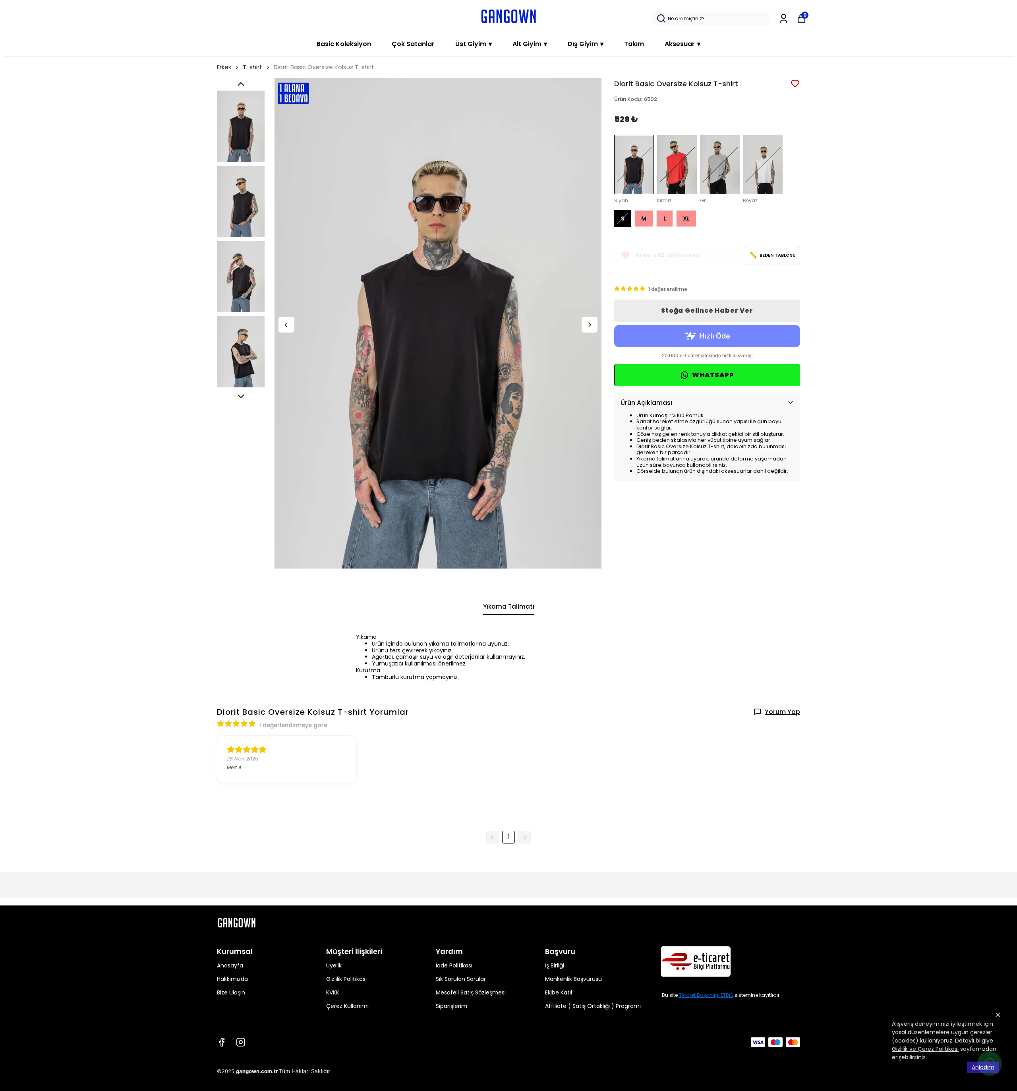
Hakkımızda (232, 979)
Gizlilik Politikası (346, 979)
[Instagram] (241, 1042)
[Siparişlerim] (784, 18)
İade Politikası (454, 965)
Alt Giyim (529, 43)
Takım (634, 43)
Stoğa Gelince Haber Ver (707, 310)
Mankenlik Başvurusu (573, 979)
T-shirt (252, 67)
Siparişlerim (451, 1006)
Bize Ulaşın (231, 992)
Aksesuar (682, 43)
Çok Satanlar (413, 43)
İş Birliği (554, 965)
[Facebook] (221, 1042)
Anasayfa (230, 965)
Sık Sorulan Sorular (461, 979)
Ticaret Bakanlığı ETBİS (706, 995)
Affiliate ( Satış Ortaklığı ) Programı (593, 1006)
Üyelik (334, 965)
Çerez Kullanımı (347, 1006)
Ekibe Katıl (558, 992)
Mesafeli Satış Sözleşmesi (471, 992)
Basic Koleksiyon (344, 43)
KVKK (332, 992)
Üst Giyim (473, 43)
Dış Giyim (585, 43)
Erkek (224, 67)
